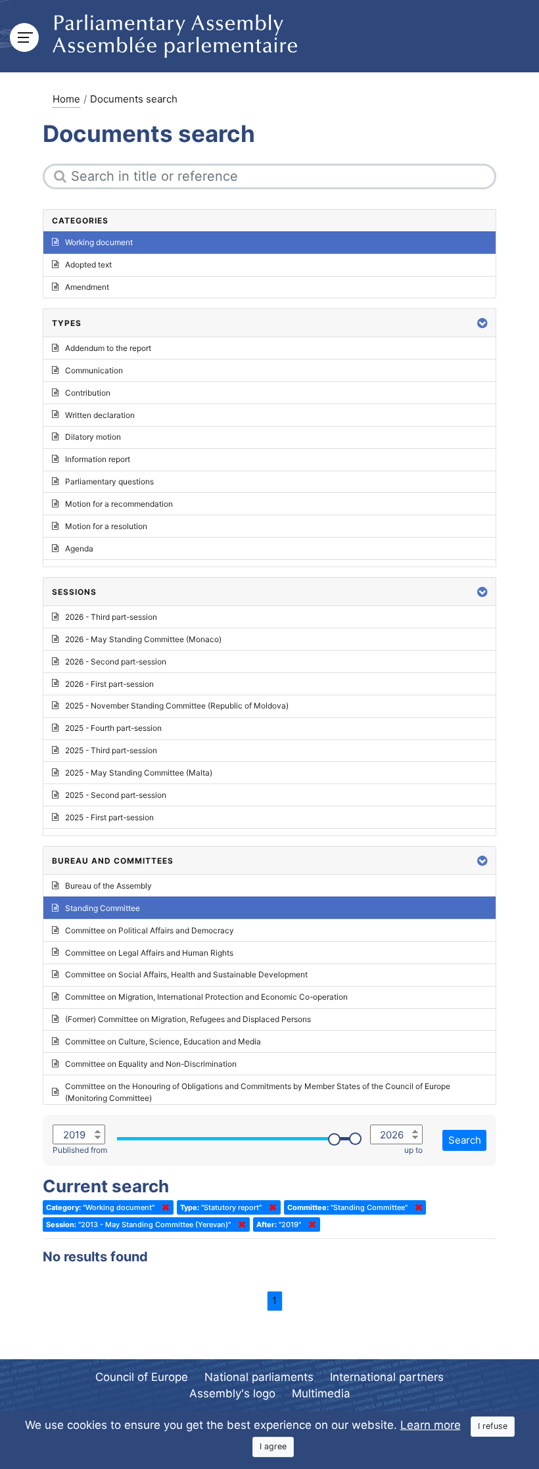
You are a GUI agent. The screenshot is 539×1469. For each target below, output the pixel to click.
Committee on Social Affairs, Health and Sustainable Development (186, 974)
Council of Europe (141, 1377)
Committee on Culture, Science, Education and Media (163, 1041)
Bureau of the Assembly (108, 886)
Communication (94, 370)
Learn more (430, 1425)
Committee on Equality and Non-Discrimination (151, 1064)
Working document (99, 242)
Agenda (79, 548)
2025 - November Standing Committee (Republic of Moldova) (177, 706)
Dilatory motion (93, 437)
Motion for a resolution (106, 526)
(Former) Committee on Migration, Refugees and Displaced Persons (188, 1019)
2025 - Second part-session (115, 795)
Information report (97, 459)
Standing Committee (102, 908)
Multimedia (321, 1393)
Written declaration (100, 415)
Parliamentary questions (109, 481)
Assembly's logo (232, 1393)
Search (464, 1140)
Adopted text (88, 264)
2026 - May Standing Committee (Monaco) (143, 639)
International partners (387, 1377)
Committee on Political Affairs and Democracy (149, 930)
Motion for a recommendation (119, 504)
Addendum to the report (108, 348)
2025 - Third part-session (111, 750)
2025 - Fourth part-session (113, 728)
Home (66, 99)
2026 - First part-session (109, 684)
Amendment (87, 287)
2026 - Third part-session (111, 617)
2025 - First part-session (109, 817)
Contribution (87, 393)
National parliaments (259, 1377)
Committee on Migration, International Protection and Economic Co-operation (206, 997)
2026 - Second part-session (115, 661)
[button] (482, 323)
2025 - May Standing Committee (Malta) (138, 773)
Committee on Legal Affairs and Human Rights (149, 953)
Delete (163, 1207)
